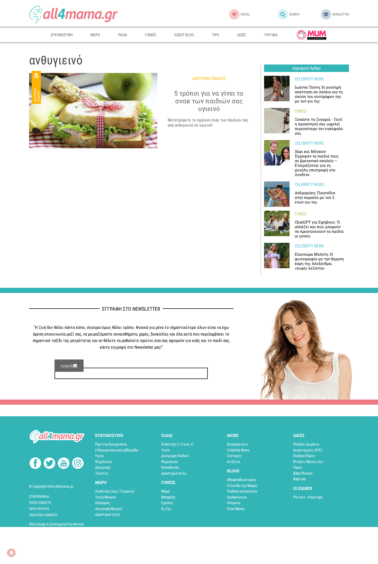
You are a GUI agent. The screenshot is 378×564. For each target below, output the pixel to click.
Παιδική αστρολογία (242, 491)
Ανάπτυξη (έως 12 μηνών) (114, 491)
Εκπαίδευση (170, 467)
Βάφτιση (299, 479)
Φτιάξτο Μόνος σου (308, 461)
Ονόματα (233, 503)
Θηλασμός (102, 503)
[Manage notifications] (11, 553)
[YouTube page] (63, 464)
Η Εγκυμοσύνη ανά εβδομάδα (116, 450)
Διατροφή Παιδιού (36, 95)
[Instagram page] (77, 464)
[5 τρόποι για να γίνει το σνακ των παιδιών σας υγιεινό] (93, 110)
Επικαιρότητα (237, 444)
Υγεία (99, 456)
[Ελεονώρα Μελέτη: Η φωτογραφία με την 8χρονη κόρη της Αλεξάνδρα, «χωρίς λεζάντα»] (277, 255)
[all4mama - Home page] (73, 15)
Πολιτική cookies (43, 515)
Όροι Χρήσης (39, 509)
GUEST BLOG (184, 35)
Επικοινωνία (39, 496)
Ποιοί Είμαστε (40, 503)
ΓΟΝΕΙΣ (150, 35)
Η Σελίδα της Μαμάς (242, 485)
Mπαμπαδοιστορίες (241, 479)
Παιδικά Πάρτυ (304, 456)
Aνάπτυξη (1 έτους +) (177, 444)
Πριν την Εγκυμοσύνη (111, 444)
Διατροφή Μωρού (108, 508)
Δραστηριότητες (107, 514)
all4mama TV (311, 35)
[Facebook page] (35, 464)
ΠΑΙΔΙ (122, 35)
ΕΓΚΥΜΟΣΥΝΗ (62, 35)
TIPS (215, 35)
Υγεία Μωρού (105, 497)
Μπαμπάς (168, 497)
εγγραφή (69, 365)
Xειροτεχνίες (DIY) (307, 450)
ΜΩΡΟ (95, 35)
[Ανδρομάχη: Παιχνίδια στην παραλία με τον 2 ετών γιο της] (277, 194)
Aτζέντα (233, 461)
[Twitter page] (49, 464)
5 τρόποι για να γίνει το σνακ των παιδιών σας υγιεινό (208, 101)
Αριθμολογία (236, 497)
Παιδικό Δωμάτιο (306, 444)
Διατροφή (102, 467)
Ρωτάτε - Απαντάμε (308, 497)
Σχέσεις (167, 503)
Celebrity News (238, 450)
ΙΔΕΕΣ (241, 35)
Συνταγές (234, 456)
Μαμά (165, 491)
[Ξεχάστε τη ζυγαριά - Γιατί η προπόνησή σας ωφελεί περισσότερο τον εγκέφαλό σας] (277, 120)
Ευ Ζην (166, 508)
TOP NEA (271, 35)
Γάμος (297, 467)
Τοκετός (101, 473)
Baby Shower (303, 473)
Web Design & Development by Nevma (56, 524)
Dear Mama (235, 508)
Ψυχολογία (103, 461)
